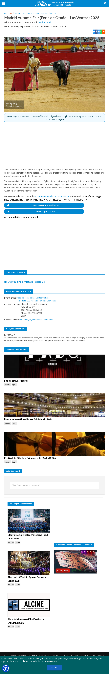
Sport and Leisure (33, 13)
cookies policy (51, 661)
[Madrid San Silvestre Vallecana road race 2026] (29, 521)
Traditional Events (48, 13)
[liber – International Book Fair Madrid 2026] (54, 405)
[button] (6, 668)
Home (21, 655)
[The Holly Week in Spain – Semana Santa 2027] (29, 563)
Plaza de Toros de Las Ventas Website (33, 298)
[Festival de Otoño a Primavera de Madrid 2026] (54, 444)
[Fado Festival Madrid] (54, 366)
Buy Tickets (32, 655)
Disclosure (45, 655)
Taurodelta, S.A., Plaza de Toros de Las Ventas (36, 300)
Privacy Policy (81, 655)
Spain (23, 13)
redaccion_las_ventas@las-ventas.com (36, 319)
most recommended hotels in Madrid (52, 196)
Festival (11, 13)
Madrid (17, 13)
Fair (5, 13)
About (56, 655)
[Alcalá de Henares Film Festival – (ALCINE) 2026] (29, 605)
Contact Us (66, 655)
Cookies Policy (97, 655)
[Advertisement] (54, 144)
